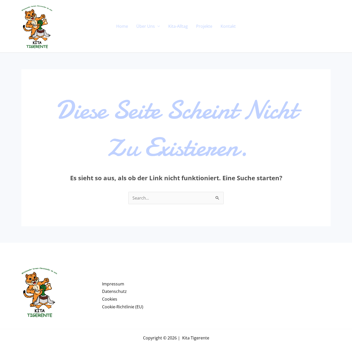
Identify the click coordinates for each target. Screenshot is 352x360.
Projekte (204, 26)
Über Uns (145, 26)
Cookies (109, 299)
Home (122, 26)
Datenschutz (114, 291)
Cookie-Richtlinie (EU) (122, 307)
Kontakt (228, 26)
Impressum (113, 284)
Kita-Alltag (178, 26)
